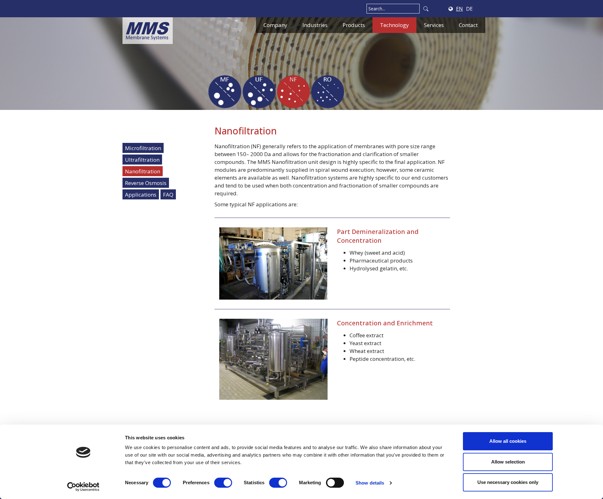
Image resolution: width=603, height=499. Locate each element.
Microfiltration (143, 148)
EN (459, 8)
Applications (140, 194)
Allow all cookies (507, 441)
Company (275, 25)
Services (434, 25)
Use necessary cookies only (507, 482)
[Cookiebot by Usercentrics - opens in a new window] (83, 486)
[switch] (223, 483)
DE (469, 8)
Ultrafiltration (142, 159)
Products (354, 25)
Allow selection (508, 461)
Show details (370, 482)
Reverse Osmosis (145, 183)
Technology (394, 25)
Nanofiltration (142, 171)
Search (426, 9)
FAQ (168, 194)
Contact (468, 25)
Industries (315, 25)
